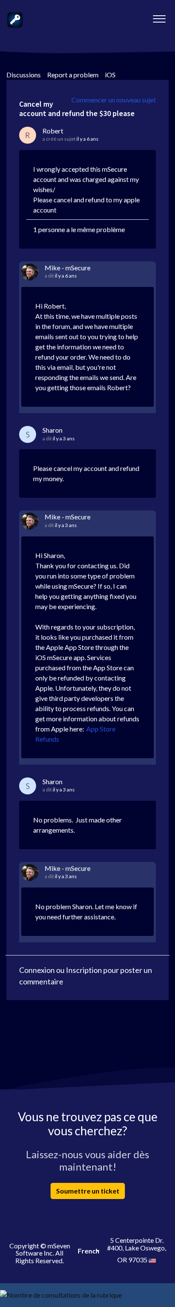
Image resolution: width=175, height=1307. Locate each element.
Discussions (23, 75)
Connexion (37, 970)
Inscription (84, 970)
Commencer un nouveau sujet (113, 100)
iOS (110, 75)
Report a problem (73, 75)
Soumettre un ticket (87, 1191)
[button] (159, 16)
